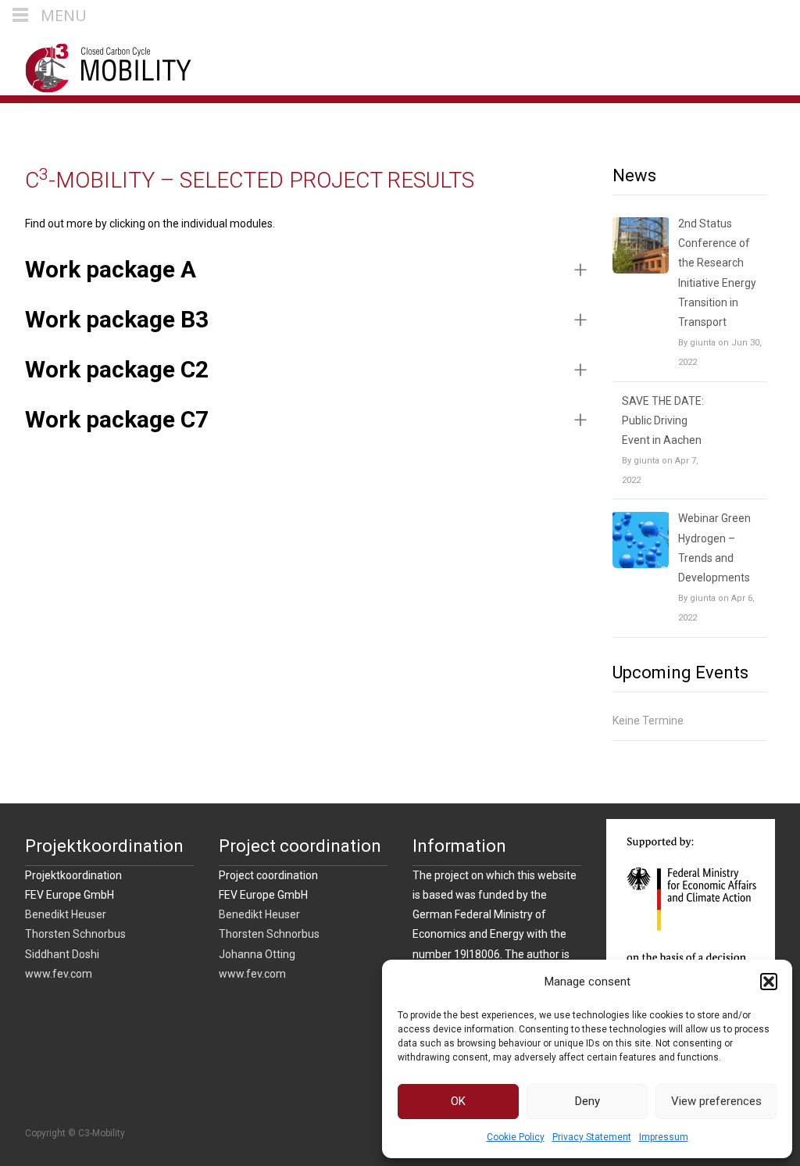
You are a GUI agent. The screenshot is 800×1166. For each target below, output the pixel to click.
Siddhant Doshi (62, 954)
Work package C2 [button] (117, 369)
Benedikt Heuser (65, 914)
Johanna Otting (257, 954)
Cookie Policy (516, 1137)
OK (458, 1101)
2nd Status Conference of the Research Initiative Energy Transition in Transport (717, 272)
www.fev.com (58, 973)
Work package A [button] (110, 269)
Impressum (663, 1137)
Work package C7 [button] (117, 419)
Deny (587, 1101)
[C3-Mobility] (96, 64)
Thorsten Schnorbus (75, 934)
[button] (769, 981)
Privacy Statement (591, 1137)
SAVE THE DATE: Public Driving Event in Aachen (663, 420)
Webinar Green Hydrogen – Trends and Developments (714, 548)
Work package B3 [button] (117, 319)
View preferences (716, 1101)
